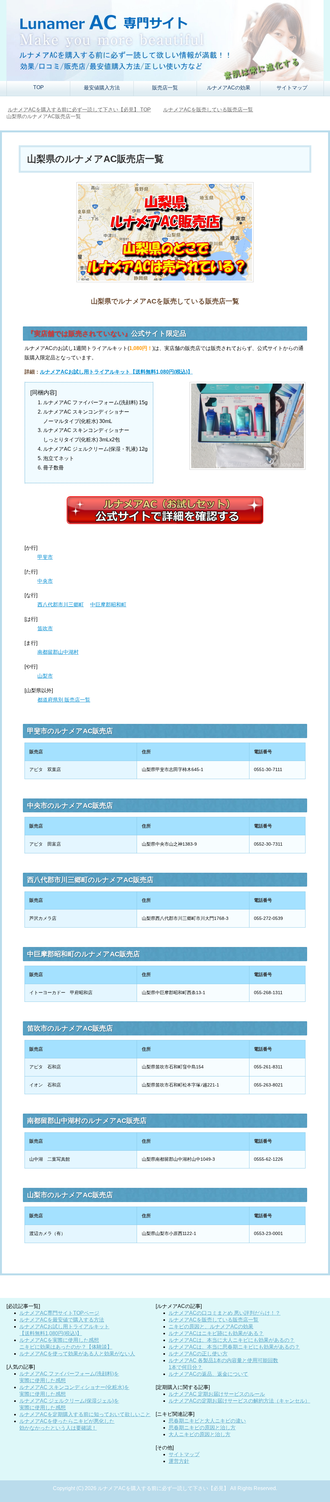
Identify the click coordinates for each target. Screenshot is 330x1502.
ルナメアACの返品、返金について (208, 1374)
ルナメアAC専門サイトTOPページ (59, 1313)
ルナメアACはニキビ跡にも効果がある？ (216, 1333)
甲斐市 (45, 557)
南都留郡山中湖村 (58, 652)
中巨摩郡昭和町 (108, 604)
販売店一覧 (165, 87)
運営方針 (179, 1461)
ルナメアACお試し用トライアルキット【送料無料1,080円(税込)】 (116, 372)
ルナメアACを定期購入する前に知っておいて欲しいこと (84, 1414)
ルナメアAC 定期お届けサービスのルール (217, 1394)
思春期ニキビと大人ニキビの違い (207, 1421)
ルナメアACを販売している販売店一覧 (213, 1319)
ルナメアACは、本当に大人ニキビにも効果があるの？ (232, 1340)
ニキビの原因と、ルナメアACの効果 (211, 1326)
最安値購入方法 (102, 87)
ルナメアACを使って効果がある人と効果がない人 (77, 1353)
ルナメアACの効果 (228, 87)
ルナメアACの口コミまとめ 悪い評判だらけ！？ (224, 1313)
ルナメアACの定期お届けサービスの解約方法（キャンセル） (239, 1401)
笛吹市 (45, 628)
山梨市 (45, 676)
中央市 (45, 581)
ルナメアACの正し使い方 (198, 1353)
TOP (38, 87)
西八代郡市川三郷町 (60, 604)
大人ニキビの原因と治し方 (199, 1434)
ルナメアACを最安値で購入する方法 (61, 1319)
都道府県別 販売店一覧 (63, 700)
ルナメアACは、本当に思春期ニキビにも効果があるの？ (234, 1347)
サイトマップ (292, 87)
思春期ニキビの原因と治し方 (202, 1427)
